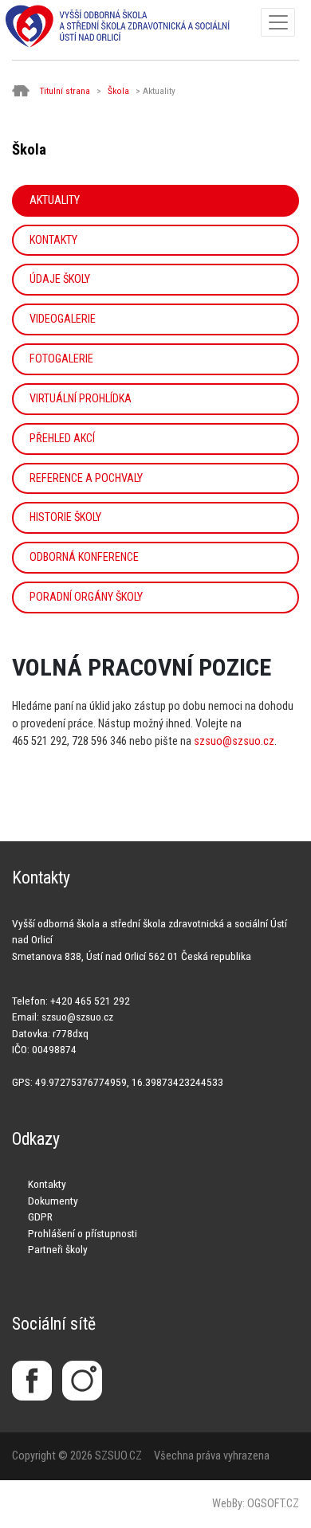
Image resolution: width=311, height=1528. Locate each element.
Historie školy (65, 517)
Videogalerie (63, 319)
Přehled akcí (62, 438)
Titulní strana (65, 90)
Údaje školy (60, 279)
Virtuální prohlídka (81, 399)
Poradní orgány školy (86, 597)
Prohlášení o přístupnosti (82, 1233)
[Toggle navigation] (278, 22)
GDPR (40, 1216)
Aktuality (55, 200)
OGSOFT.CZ (273, 1503)
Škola (118, 90)
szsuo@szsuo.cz (234, 741)
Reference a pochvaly (86, 478)
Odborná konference (84, 557)
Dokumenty (53, 1200)
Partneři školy (58, 1249)
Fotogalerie (61, 359)
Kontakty (53, 240)
